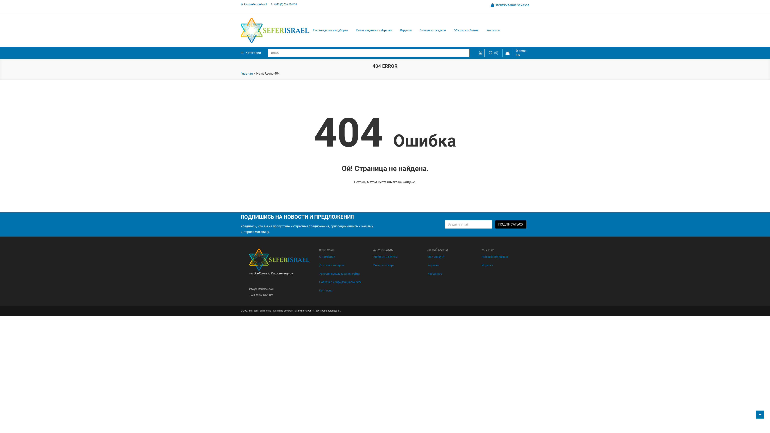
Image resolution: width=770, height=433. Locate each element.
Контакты (493, 30)
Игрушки (406, 30)
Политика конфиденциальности (340, 282)
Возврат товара (383, 265)
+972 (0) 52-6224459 (285, 4)
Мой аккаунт (436, 256)
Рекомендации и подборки (330, 30)
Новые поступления (495, 256)
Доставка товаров (331, 265)
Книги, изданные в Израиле (374, 30)
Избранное (435, 273)
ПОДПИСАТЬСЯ (510, 224)
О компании (327, 256)
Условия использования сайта (339, 273)
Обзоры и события (466, 30)
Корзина (433, 265)
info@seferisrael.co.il (255, 4)
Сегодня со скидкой (433, 30)
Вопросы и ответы (385, 256)
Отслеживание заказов (511, 5)
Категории (253, 53)
